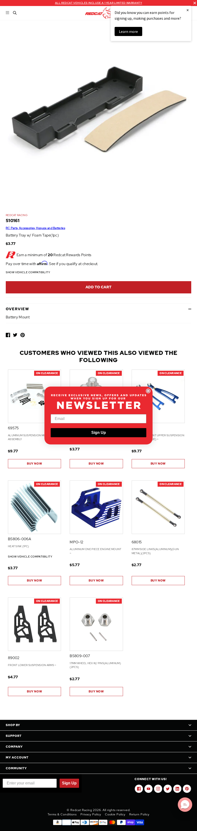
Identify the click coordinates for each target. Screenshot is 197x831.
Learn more (128, 31)
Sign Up (98, 433)
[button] (185, 804)
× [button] (187, 10)
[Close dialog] (148, 390)
